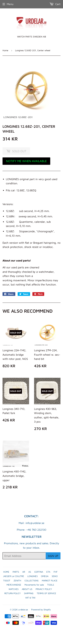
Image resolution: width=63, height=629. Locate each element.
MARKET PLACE (49, 580)
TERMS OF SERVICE (46, 593)
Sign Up (53, 555)
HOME (6, 571)
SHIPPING (28, 593)
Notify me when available (26, 161)
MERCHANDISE (14, 584)
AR (23, 571)
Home (5, 50)
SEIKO (55, 576)
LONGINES (32, 576)
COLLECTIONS (31, 580)
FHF (55, 571)
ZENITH (17, 580)
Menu (10, 4)
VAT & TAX (30, 597)
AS (29, 571)
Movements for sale (34, 584)
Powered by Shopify (41, 609)
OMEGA (44, 576)
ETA (48, 571)
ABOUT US (27, 589)
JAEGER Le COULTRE (13, 576)
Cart (57, 4)
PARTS (16, 571)
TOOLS (50, 584)
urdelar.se (23, 609)
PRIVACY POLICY (44, 589)
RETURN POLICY (12, 593)
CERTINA (38, 571)
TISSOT (6, 580)
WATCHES (13, 589)
